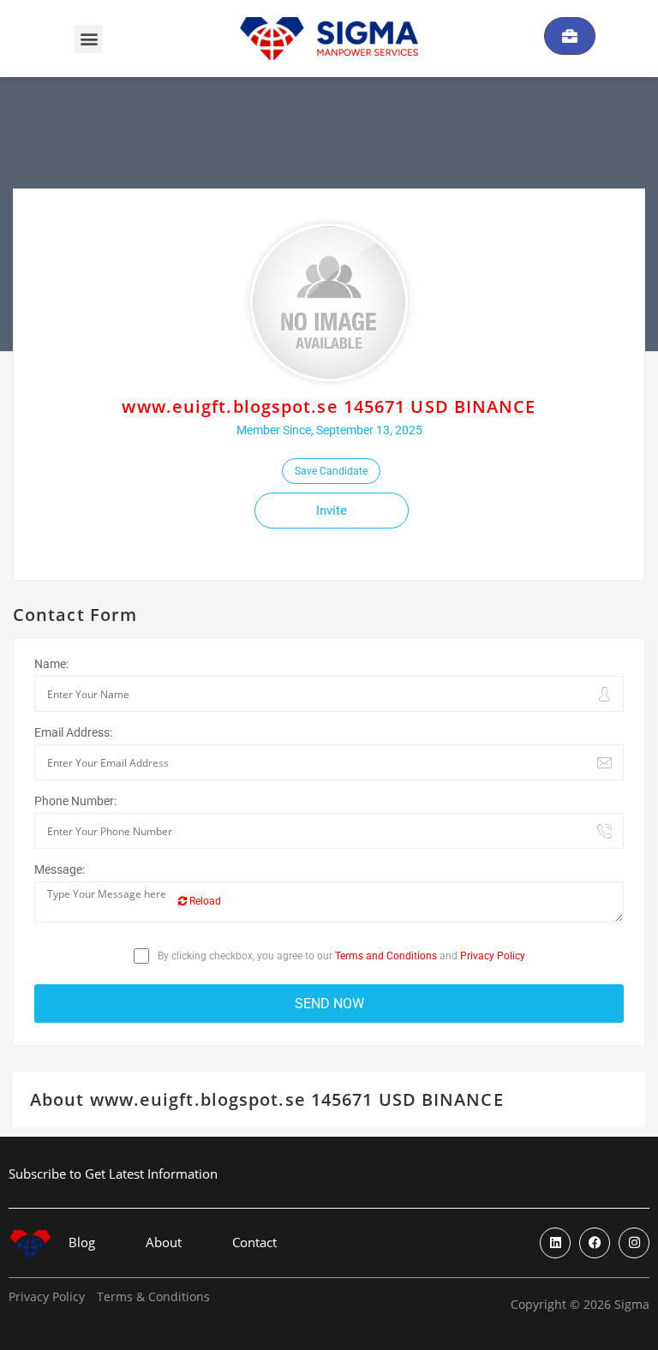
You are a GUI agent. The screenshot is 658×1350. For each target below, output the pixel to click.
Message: (59, 869)
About (164, 1242)
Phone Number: (75, 801)
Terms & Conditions (153, 1297)
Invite (331, 510)
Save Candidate (331, 471)
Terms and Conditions (386, 956)
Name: (51, 664)
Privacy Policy (492, 956)
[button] (89, 39)
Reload (204, 901)
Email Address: (73, 732)
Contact (254, 1242)
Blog (82, 1242)
